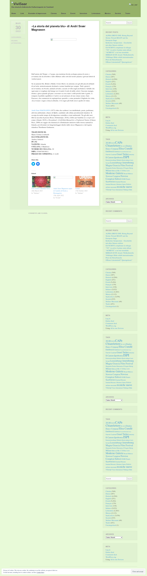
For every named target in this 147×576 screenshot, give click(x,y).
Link (22, 13)
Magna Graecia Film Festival (119, 165)
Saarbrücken (110, 181)
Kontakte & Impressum (37, 13)
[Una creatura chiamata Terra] (41, 181)
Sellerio (128, 184)
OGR (123, 179)
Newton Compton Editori (117, 177)
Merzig (131, 168)
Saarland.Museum (121, 182)
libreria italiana (126, 160)
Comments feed (111, 125)
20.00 (108, 142)
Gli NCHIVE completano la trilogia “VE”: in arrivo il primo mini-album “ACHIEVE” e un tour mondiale (118, 49)
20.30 (113, 143)
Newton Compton (113, 176)
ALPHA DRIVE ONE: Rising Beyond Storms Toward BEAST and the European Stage (119, 37)
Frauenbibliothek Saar (125, 151)
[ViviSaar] (19, 3)
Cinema (54, 13)
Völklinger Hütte (127, 190)
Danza (63, 13)
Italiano (14, 41)
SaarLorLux (110, 98)
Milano (108, 170)
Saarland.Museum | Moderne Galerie (116, 184)
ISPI (126, 157)
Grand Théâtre (123, 154)
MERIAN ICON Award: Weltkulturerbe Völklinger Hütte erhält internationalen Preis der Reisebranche (120, 57)
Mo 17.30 (120, 170)
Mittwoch (114, 171)
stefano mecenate (111, 187)
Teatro (127, 13)
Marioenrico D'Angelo (122, 168)
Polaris (128, 179)
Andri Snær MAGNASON (40, 110)
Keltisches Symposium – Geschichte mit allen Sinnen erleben (119, 43)
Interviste (83, 13)
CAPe (118, 142)
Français (109, 86)
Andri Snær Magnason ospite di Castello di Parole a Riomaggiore (62, 190)
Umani (77, 188)
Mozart (125, 173)
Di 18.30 (123, 146)
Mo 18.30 (126, 171)
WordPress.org (111, 128)
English (108, 81)
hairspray (131, 154)
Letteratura (96, 13)
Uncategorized (111, 108)
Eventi (72, 13)
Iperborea (118, 157)
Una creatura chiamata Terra (40, 188)
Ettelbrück (117, 151)
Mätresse (130, 173)
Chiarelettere (113, 145)
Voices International (117, 190)
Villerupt (109, 190)
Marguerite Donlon (111, 168)
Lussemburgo (116, 162)
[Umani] (85, 181)
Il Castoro (110, 157)
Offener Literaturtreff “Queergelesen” (119, 62)
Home (13, 13)
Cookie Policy (40, 572)
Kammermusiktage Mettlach (113, 160)
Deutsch (109, 79)
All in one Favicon (117, 130)
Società (118, 13)
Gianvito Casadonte (111, 154)
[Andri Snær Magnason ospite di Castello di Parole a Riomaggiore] (63, 181)
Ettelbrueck (110, 151)
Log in (108, 120)
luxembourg (128, 162)
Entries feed (110, 123)
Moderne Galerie (114, 173)
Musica (107, 13)
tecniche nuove (124, 186)
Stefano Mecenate (112, 103)
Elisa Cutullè (125, 148)
